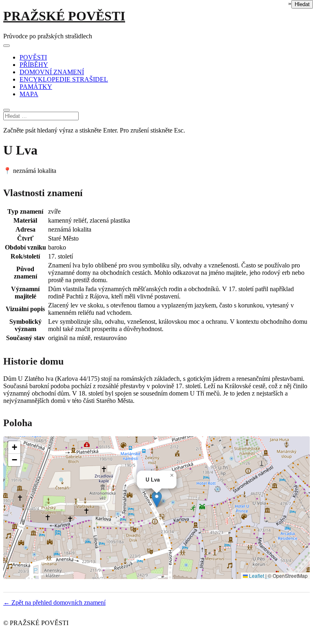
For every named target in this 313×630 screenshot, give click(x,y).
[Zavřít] (6, 110)
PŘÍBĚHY (34, 64)
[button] (157, 499)
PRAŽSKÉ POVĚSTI (64, 16)
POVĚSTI (33, 57)
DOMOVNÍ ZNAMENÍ (52, 72)
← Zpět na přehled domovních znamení (54, 602)
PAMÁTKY (36, 86)
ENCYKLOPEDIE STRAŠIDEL (64, 79)
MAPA (29, 94)
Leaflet (256, 575)
